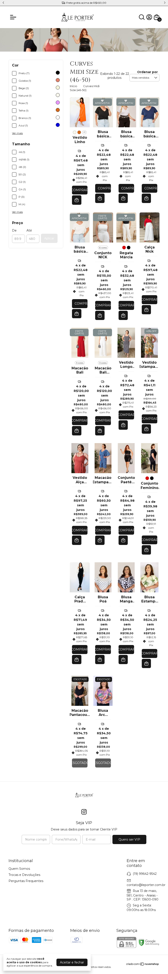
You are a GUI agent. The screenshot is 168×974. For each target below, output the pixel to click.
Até (29, 230)
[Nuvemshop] (142, 965)
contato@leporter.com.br (146, 885)
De (14, 230)
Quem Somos (19, 869)
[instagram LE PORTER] (84, 812)
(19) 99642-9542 (145, 873)
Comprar (80, 190)
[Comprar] (100, 198)
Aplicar (49, 238)
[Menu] (14, 17)
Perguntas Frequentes (26, 881)
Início (73, 86)
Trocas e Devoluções (24, 875)
